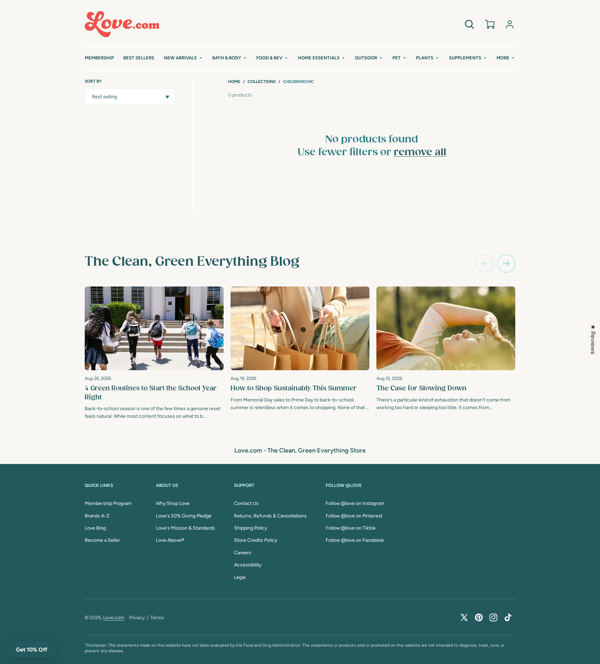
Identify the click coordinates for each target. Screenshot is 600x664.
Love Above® (170, 540)
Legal (239, 577)
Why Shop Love (173, 503)
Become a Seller (102, 540)
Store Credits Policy (255, 540)
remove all (420, 152)
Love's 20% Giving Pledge (183, 516)
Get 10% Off (31, 649)
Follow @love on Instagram (355, 503)
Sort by (93, 81)
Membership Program (108, 503)
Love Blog (95, 528)
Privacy (137, 618)
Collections (262, 81)
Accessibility (247, 565)
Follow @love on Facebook (355, 540)
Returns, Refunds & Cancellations (270, 516)
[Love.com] (122, 24)
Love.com (113, 618)
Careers (242, 553)
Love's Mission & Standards (185, 528)
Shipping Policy (250, 528)
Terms (157, 618)
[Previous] (485, 264)
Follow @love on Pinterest (354, 516)
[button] (183, 58)
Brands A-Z (97, 516)
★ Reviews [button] (593, 339)
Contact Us (246, 503)
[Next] (506, 264)
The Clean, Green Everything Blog (192, 262)
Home (234, 81)
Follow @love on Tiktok (351, 528)
